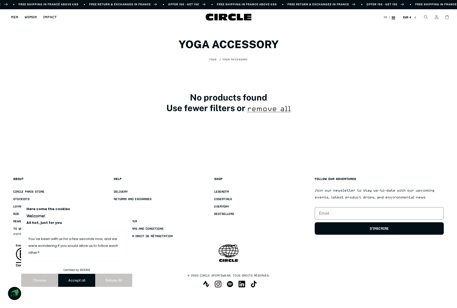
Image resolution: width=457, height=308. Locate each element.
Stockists (21, 199)
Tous (213, 59)
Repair (119, 206)
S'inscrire (379, 228)
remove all (269, 108)
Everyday (221, 206)
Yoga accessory (235, 59)
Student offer (125, 221)
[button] (14, 17)
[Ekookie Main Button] (14, 293)
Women (31, 17)
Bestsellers (224, 214)
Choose (40, 280)
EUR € (407, 17)
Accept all (76, 280)
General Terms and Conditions (138, 228)
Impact (50, 17)
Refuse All (114, 280)
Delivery (121, 191)
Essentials (223, 199)
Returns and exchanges (133, 199)
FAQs (117, 214)
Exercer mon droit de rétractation (143, 236)
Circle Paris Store (28, 191)
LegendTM (221, 191)
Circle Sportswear (215, 275)
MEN (14, 17)
